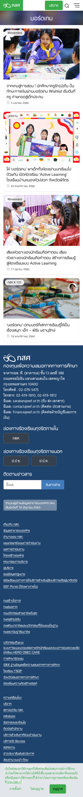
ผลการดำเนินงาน (13, 549)
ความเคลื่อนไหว (12, 697)
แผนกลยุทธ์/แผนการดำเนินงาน (21, 542)
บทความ (13, 116)
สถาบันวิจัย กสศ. (13, 709)
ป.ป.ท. (44, 461)
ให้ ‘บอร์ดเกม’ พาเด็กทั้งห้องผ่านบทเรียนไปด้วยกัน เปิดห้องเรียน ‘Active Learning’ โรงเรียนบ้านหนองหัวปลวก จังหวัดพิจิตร (39, 174)
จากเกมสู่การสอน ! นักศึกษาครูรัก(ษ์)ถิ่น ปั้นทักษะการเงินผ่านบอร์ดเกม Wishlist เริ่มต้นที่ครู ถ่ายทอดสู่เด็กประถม (41, 90)
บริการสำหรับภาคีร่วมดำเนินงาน (22, 734)
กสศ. (16, 438)
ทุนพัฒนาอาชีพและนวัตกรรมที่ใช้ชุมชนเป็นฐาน (30, 625)
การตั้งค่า (15, 789)
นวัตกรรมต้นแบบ (13, 642)
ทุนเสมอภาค (10, 606)
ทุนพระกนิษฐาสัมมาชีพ (16, 631)
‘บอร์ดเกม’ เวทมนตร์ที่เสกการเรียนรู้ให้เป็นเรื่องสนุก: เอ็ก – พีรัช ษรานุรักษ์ (38, 327)
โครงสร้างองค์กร (13, 555)
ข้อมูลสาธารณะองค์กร (16, 530)
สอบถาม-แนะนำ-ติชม (15, 759)
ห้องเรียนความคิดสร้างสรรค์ (20, 683)
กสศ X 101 (14, 282)
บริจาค (54, 5)
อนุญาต (58, 789)
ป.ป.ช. (16, 461)
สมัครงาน (9, 747)
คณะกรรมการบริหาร (15, 561)
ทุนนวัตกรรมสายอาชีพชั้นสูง (20, 613)
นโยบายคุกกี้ (14, 782)
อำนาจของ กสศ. (13, 536)
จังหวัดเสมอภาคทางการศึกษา (21, 677)
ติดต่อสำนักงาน (12, 728)
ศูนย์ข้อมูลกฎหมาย (14, 573)
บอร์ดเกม (41, 17)
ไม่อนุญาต (37, 789)
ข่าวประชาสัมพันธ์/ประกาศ (18, 753)
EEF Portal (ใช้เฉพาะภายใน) (20, 586)
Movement (15, 32)
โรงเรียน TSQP (12, 670)
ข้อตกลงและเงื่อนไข (14, 722)
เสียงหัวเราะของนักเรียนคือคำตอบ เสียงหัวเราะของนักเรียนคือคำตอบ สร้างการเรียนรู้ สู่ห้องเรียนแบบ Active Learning (41, 257)
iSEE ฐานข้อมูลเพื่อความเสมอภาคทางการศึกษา (31, 664)
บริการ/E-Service (14, 740)
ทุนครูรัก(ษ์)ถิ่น (11, 619)
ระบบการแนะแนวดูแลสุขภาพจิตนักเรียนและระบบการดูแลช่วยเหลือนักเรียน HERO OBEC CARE (41, 649)
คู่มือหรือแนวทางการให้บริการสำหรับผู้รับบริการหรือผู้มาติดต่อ (40, 580)
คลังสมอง (9, 716)
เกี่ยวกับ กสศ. (11, 524)
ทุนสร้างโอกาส (12, 600)
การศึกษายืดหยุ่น (13, 658)
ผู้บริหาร (8, 567)
